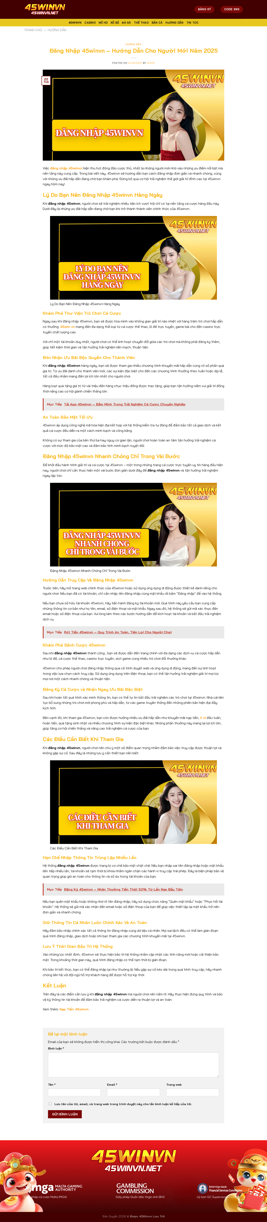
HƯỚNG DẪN (174, 22)
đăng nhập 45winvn (66, 168)
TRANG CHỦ (33, 30)
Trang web (174, 1085)
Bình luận (56, 1048)
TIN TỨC (192, 22)
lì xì (203, 718)
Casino (90, 22)
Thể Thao (141, 22)
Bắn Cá (157, 22)
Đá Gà (126, 22)
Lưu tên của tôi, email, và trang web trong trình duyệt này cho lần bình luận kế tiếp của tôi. (123, 1104)
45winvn (75, 22)
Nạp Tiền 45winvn (74, 1009)
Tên (51, 1085)
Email (112, 1085)
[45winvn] (45, 10)
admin (151, 62)
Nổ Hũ (103, 22)
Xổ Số (115, 22)
